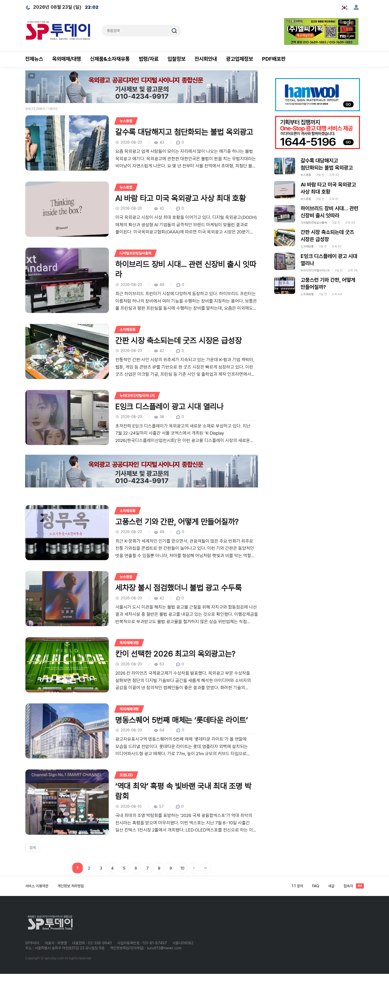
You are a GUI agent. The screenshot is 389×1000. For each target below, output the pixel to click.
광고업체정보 (239, 59)
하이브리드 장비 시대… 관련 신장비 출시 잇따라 (185, 269)
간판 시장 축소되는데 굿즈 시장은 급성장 (178, 340)
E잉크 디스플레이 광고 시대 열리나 (169, 406)
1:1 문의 (297, 886)
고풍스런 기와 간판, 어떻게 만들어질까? (177, 521)
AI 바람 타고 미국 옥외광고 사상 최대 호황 (180, 198)
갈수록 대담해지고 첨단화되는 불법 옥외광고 (184, 132)
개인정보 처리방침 (70, 886)
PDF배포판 (274, 59)
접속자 (352, 886)
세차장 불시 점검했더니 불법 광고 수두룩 (178, 587)
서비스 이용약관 (36, 886)
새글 (331, 886)
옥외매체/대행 (66, 59)
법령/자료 (149, 59)
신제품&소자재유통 (110, 59)
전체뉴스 (34, 59)
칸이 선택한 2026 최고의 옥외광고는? (175, 653)
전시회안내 (206, 59)
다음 (194, 868)
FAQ (315, 886)
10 (182, 868)
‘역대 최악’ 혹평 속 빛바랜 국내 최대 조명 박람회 (183, 791)
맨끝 (205, 868)
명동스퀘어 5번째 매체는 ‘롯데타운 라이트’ (181, 720)
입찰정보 (177, 59)
